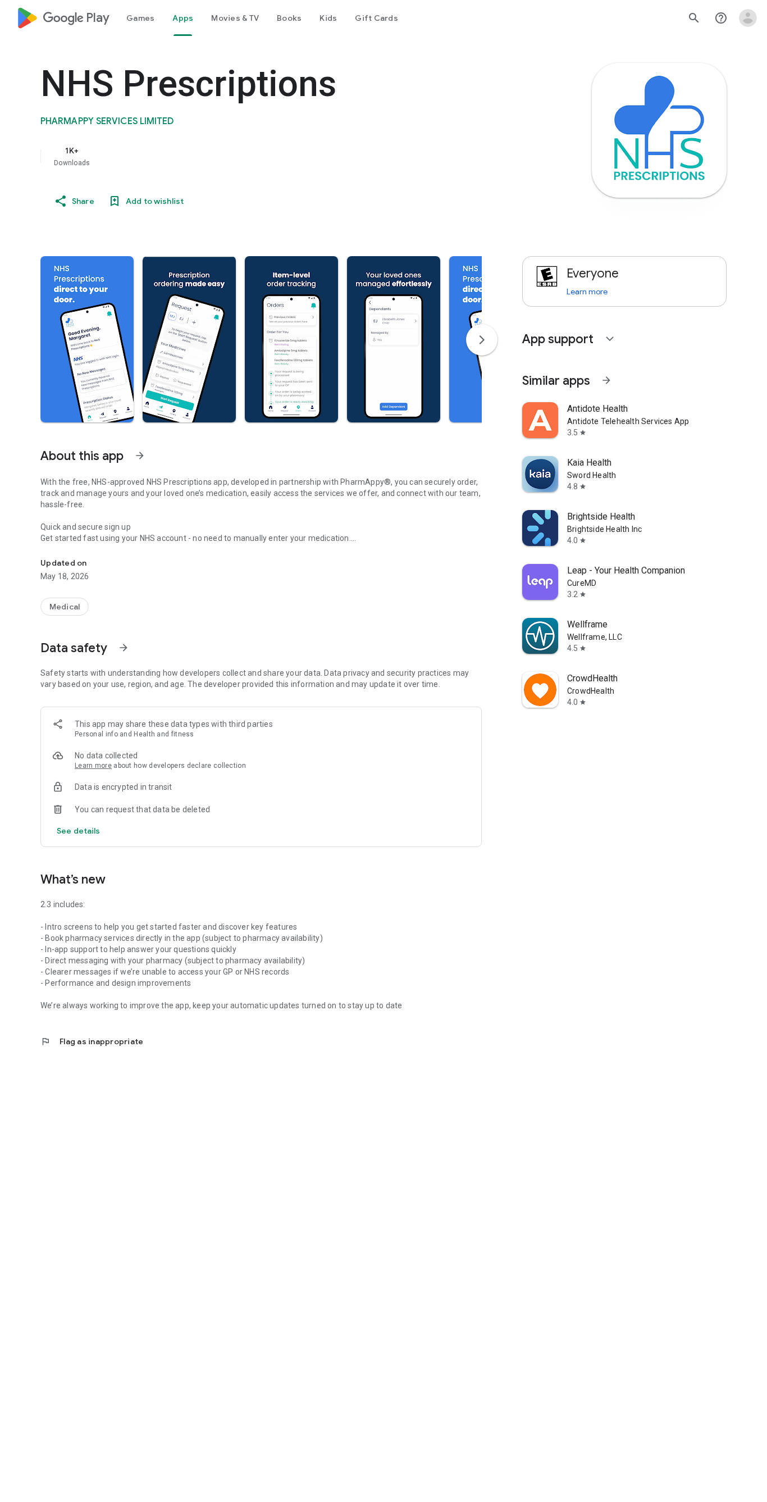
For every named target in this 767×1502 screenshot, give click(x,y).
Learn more (93, 766)
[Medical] (64, 606)
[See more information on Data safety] (123, 647)
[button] (87, 339)
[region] (265, 156)
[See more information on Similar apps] (606, 380)
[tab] (140, 18)
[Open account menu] (747, 17)
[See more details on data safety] (78, 830)
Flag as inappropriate (91, 1041)
